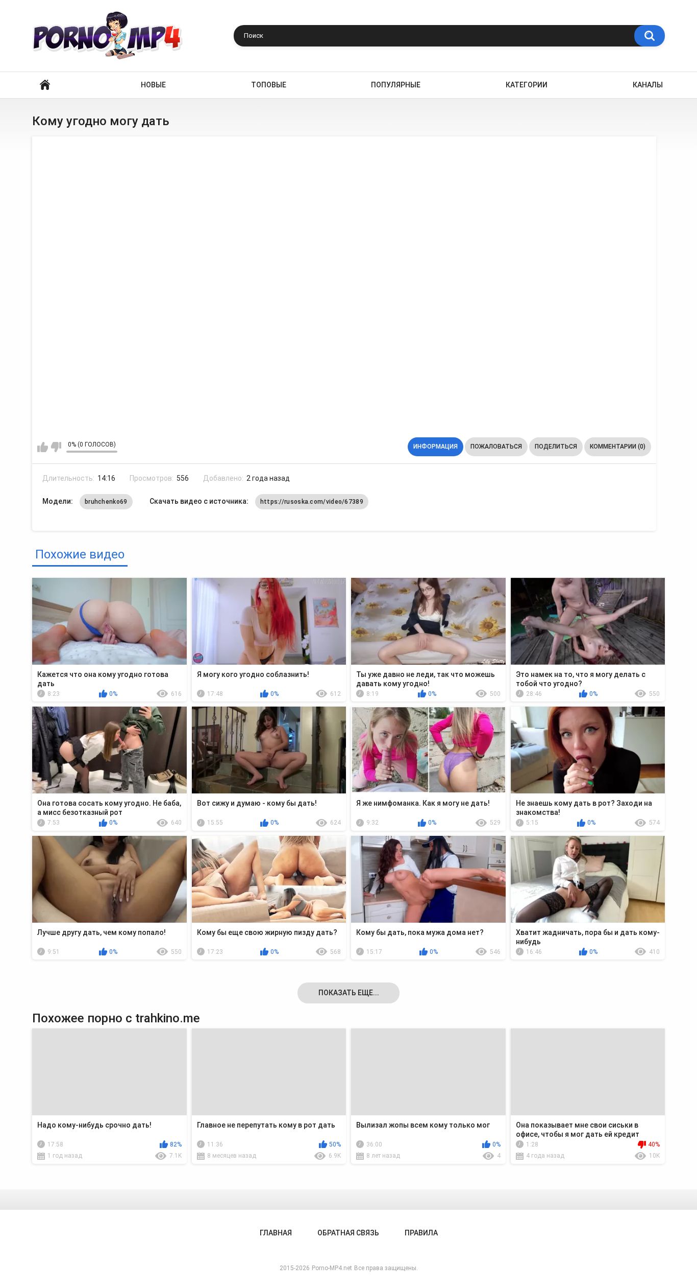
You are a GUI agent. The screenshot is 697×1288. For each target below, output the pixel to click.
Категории (526, 85)
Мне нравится (42, 447)
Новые (153, 85)
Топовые (268, 85)
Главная (45, 85)
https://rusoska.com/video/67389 (311, 501)
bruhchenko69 (106, 501)
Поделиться (556, 446)
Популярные (395, 85)
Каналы (648, 85)
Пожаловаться (496, 446)
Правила (421, 1233)
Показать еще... (348, 993)
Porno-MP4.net (332, 1268)
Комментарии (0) (617, 446)
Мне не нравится (56, 447)
